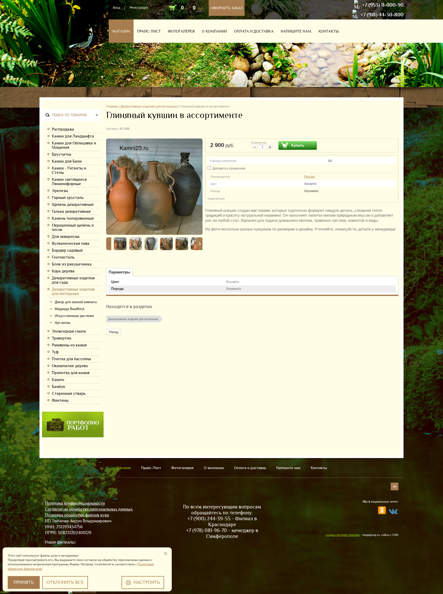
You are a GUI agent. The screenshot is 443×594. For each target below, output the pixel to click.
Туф (55, 352)
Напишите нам (296, 31)
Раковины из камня (69, 345)
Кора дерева (63, 271)
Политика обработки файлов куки (77, 515)
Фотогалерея (181, 31)
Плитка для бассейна (71, 359)
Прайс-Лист (149, 31)
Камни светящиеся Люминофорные (69, 181)
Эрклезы (60, 190)
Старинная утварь (69, 393)
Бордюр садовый (67, 250)
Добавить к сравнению (228, 168)
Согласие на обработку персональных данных (89, 509)
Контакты (328, 31)
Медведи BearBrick (70, 309)
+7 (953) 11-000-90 (383, 5)
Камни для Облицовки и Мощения (74, 145)
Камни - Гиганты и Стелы (69, 170)
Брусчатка (61, 154)
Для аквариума (65, 236)
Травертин (61, 338)
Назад (113, 332)
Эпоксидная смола (69, 331)
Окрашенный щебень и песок (73, 227)
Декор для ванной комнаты (76, 302)
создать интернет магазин (343, 534)
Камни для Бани (67, 161)
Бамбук (58, 386)
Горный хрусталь (68, 197)
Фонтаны (60, 400)
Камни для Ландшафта (73, 136)
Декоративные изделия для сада (73, 280)
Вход (116, 7)
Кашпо (58, 379)
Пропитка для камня (70, 372)
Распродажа (63, 129)
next (200, 243)
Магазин (121, 31)
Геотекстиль (63, 257)
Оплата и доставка (254, 31)
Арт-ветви (62, 322)
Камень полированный (73, 218)
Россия (309, 176)
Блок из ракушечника (72, 264)
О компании (214, 31)
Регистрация (139, 7)
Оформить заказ (227, 8)
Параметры (119, 272)
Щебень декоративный (73, 204)
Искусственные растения (74, 315)
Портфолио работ (73, 424)
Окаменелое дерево (70, 366)
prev (108, 243)
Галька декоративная (71, 211)
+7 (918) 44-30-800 (382, 14)
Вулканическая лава (70, 243)
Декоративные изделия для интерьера (73, 291)
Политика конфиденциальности (75, 503)
